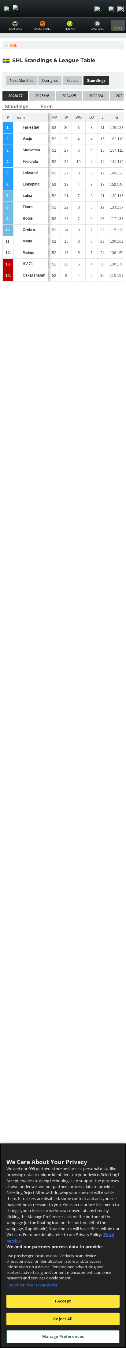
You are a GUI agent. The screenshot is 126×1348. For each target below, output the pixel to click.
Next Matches (21, 80)
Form (46, 106)
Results (72, 80)
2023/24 (96, 95)
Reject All (62, 1319)
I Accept (63, 1301)
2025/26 (42, 95)
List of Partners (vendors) (31, 1285)
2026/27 (15, 95)
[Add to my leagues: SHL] (101, 60)
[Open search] (97, 9)
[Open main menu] (6, 9)
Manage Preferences (63, 1336)
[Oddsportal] (32, 9)
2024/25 (69, 95)
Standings (96, 80)
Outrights (50, 80)
